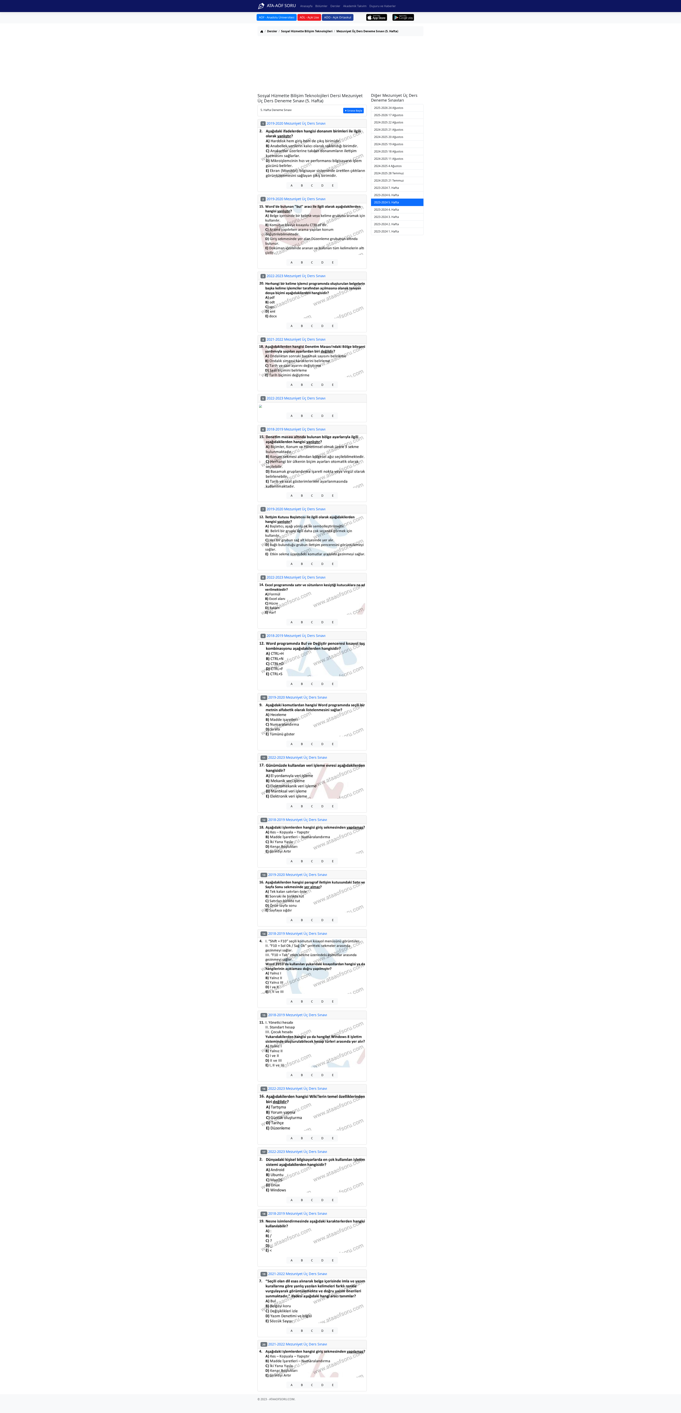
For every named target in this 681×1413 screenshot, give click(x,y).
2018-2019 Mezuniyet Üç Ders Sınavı (293, 429)
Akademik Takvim (355, 6)
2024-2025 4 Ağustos (388, 166)
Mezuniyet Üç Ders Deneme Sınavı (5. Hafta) (367, 31)
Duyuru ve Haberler (382, 6)
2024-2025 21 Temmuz (389, 180)
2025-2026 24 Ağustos (388, 108)
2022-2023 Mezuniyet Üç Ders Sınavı (293, 275)
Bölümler (321, 6)
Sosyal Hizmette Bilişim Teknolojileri (307, 31)
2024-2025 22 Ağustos (388, 122)
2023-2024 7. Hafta (386, 188)
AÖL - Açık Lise (309, 17)
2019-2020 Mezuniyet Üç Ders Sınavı (293, 123)
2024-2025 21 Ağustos (388, 130)
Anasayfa (306, 6)
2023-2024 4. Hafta (386, 210)
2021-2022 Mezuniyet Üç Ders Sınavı (293, 339)
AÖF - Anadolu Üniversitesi (276, 17)
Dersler (335, 6)
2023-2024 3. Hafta (386, 217)
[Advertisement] (340, 64)
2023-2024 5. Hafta (386, 202)
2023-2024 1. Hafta (386, 231)
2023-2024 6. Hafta (386, 195)
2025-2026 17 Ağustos (388, 115)
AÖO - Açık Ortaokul (337, 17)
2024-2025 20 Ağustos (388, 137)
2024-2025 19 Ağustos (388, 144)
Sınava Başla (354, 110)
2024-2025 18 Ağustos (388, 151)
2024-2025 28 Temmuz (389, 173)
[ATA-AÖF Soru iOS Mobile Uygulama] (377, 17)
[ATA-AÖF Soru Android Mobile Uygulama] (403, 17)
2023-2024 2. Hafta (386, 224)
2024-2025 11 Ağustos (388, 159)
